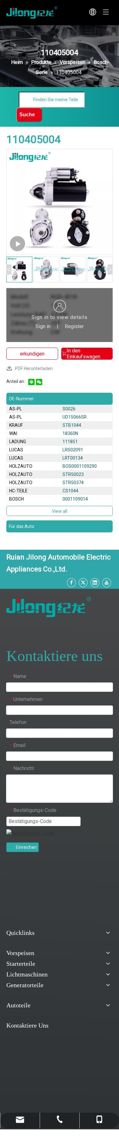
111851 (70, 441)
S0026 (69, 408)
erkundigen (32, 354)
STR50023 (73, 474)
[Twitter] (83, 582)
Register (74, 326)
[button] (8, 269)
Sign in (43, 326)
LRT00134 (73, 458)
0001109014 (75, 498)
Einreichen (26, 847)
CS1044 (70, 490)
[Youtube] (106, 582)
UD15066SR (75, 417)
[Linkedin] (94, 582)
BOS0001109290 (80, 466)
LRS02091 (73, 449)
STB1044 (72, 425)
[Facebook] (71, 582)
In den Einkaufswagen (83, 354)
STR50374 (73, 482)
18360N (70, 433)
